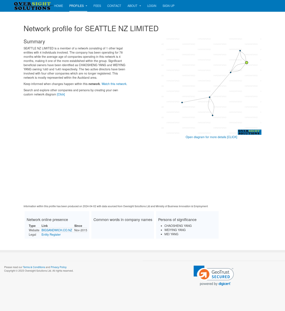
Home (58, 6)
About (132, 6)
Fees (97, 6)
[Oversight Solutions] (21, 6)
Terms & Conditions (34, 267)
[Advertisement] (142, 172)
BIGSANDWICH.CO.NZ (57, 230)
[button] (214, 275)
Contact (114, 6)
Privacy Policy (59, 267)
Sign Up (168, 6)
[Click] (61, 94)
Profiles (76, 6)
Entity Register (51, 234)
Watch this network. (114, 84)
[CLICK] (232, 137)
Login (151, 6)
